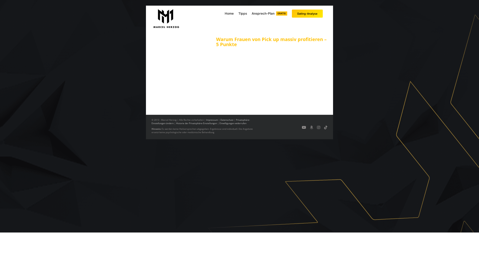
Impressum (212, 120)
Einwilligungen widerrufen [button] (232, 123)
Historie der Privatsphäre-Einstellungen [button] (196, 123)
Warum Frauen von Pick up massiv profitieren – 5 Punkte (271, 42)
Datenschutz (227, 120)
